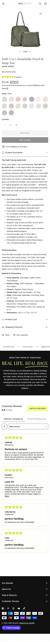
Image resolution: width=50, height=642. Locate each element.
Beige (45, 99)
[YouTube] (18, 608)
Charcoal (25, 106)
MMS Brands (13, 623)
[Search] (40, 3)
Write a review (37, 408)
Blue (4, 106)
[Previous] (20, 51)
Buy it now (25, 140)
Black (31, 99)
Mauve (38, 106)
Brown (11, 106)
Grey (31, 106)
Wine (11, 112)
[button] (45, 3)
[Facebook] (2, 608)
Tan (18, 99)
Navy (4, 112)
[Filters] (4, 426)
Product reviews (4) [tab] (13, 419)
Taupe (11, 99)
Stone (38, 99)
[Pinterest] (8, 608)
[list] (25, 32)
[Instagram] (13, 608)
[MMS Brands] (25, 4)
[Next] (29, 51)
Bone (4, 99)
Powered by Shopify (27, 623)
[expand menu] (3, 3)
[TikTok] (24, 608)
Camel (18, 106)
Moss (45, 106)
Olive (25, 99)
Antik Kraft (8, 66)
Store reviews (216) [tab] (36, 419)
